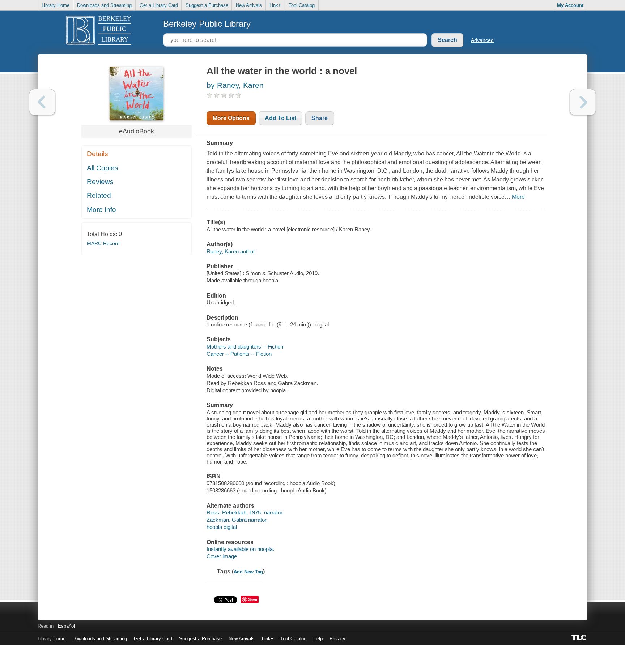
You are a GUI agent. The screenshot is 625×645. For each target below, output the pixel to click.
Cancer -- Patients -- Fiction (239, 354)
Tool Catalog (302, 5)
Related (99, 195)
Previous (42, 102)
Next (583, 102)
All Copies (102, 168)
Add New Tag (248, 571)
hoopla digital (222, 527)
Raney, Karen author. (231, 251)
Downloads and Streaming (104, 5)
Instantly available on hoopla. (240, 549)
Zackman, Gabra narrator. (237, 520)
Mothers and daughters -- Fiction (245, 346)
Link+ (275, 5)
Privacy (337, 638)
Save (252, 599)
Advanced (482, 40)
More (518, 197)
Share (319, 118)
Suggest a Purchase (207, 5)
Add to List (280, 118)
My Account (570, 5)
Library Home (55, 5)
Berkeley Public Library (207, 24)
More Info (101, 209)
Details (97, 154)
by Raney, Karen (235, 85)
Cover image (222, 556)
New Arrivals (249, 5)
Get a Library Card (159, 5)
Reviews (100, 181)
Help (318, 638)
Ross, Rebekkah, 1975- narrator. (245, 512)
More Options (231, 118)
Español (66, 626)
